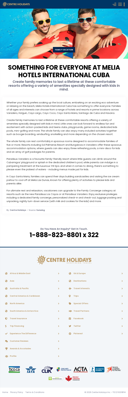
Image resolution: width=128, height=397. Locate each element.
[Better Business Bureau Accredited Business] (97, 369)
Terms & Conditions (34, 392)
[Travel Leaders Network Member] (114, 369)
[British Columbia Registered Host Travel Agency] (64, 369)
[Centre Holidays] (16, 4)
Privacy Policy (16, 392)
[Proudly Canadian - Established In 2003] (72, 378)
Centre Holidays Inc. (101, 392)
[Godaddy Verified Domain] (56, 378)
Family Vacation (64, 49)
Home (5, 392)
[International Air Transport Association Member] (31, 369)
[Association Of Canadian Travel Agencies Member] (81, 369)
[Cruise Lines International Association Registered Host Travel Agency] (47, 369)
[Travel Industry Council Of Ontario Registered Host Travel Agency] (14, 369)
